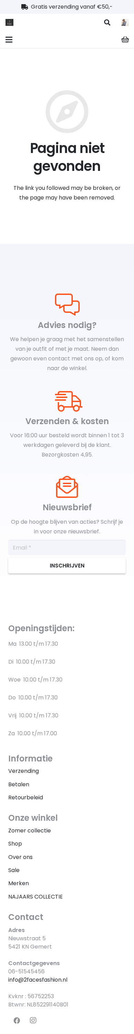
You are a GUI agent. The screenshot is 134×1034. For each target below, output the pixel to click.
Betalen (18, 784)
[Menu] (9, 39)
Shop (15, 844)
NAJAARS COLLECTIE (35, 897)
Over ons (20, 857)
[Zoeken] (107, 22)
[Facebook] (16, 1020)
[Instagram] (33, 1020)
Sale (14, 870)
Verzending (23, 771)
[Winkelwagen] (125, 39)
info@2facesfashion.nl (37, 980)
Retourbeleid (25, 797)
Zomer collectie (29, 831)
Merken (18, 883)
